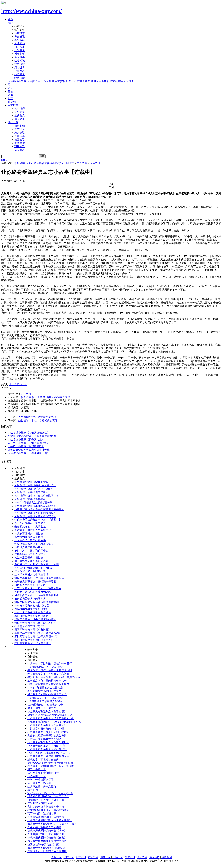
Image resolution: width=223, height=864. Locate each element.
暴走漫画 (19, 136)
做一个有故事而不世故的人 (30, 523)
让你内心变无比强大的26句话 (44, 739)
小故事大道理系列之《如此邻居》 (47, 749)
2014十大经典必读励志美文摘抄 (32, 612)
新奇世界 (19, 67)
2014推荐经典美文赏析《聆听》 (32, 615)
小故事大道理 (82, 81)
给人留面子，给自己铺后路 (30, 540)
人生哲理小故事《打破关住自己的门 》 (36, 495)
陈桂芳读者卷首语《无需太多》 (32, 643)
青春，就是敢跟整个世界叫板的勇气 (48, 684)
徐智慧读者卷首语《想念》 (30, 626)
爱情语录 (69, 857)
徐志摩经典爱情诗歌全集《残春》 (47, 830)
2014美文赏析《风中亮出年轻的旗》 (35, 619)
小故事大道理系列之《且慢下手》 (47, 745)
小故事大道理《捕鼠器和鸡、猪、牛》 (49, 752)
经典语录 (19, 77)
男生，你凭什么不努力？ (41, 708)
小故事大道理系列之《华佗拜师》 (47, 725)
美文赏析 (60, 81)
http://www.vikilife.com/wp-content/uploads (50, 762)
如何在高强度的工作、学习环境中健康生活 (39, 578)
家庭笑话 (19, 143)
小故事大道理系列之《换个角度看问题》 (50, 718)
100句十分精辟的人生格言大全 (45, 687)
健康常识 (112, 81)
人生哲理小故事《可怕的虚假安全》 (29, 432)
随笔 (10, 91)
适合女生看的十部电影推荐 (43, 772)
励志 (10, 98)
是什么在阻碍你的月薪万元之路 (32, 591)
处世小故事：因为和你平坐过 (31, 550)
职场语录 (117, 857)
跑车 (40, 81)
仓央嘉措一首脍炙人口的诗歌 (44, 827)
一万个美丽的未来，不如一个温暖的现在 (37, 588)
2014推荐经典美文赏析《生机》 (32, 609)
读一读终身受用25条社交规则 (31, 561)
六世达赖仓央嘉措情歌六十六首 (45, 806)
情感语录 (105, 857)
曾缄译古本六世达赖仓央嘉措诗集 (47, 851)
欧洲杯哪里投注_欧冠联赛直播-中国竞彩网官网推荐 (44, 163)
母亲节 (70, 81)
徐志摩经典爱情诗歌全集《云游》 (47, 837)
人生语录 (56, 857)
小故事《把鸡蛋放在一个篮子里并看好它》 (32, 436)
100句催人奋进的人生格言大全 (45, 697)
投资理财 (19, 64)
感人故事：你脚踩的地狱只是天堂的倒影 (50, 766)
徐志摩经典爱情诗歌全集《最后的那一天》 (52, 823)
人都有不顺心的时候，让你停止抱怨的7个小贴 (54, 721)
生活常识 (19, 60)
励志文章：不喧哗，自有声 (43, 759)
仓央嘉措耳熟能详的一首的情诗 (45, 817)
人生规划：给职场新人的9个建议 (33, 567)
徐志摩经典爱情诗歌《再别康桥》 (47, 848)
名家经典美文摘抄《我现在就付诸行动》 (37, 633)
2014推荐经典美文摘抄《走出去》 (34, 640)
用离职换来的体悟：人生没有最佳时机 (36, 595)
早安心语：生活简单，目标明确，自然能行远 (53, 677)
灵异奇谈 (19, 50)
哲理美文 (48, 397)
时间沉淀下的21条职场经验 (30, 571)
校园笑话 (19, 139)
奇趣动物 (19, 43)
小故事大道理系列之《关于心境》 (47, 711)
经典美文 (19, 115)
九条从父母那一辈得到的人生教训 (47, 735)
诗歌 (10, 95)
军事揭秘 (19, 40)
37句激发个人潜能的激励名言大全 (47, 694)
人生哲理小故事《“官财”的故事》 (37, 417)
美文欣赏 (13, 105)
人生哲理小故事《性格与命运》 (32, 499)
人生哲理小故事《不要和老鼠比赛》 (29, 453)
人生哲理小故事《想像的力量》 (26, 439)
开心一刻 (13, 122)
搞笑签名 (19, 149)
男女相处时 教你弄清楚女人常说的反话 (49, 715)
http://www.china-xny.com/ (31, 11)
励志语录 (81, 857)
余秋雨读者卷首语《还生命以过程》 (35, 622)
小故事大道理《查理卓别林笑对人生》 (49, 756)
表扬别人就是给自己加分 (28, 547)
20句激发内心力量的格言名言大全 (47, 680)
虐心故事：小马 (36, 776)
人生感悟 (19, 112)
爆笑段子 (19, 129)
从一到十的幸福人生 (39, 783)
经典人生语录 (98, 81)
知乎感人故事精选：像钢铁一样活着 (35, 581)
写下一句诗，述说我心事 (41, 813)
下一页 (23, 384)
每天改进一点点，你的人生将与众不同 (49, 670)
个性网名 (19, 70)
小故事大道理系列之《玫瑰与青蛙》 (48, 742)
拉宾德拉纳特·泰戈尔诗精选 (43, 844)
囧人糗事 (19, 46)
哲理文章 (37, 397)
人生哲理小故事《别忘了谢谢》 (32, 492)
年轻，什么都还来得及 (40, 779)
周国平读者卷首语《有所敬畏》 (32, 629)
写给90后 (32, 790)
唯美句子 (13, 101)
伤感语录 (130, 857)
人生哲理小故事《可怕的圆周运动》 (29, 442)
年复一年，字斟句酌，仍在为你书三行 (49, 663)
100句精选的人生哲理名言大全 (45, 666)
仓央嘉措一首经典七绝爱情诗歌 (45, 834)
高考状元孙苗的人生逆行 (28, 537)
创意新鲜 (19, 53)
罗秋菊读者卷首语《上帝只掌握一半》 (36, 636)
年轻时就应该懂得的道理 (41, 803)
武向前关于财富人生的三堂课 (31, 574)
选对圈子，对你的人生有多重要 (32, 530)
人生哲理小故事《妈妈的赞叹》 (26, 446)
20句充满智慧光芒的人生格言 (44, 691)
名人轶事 (19, 57)
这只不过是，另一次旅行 (41, 786)
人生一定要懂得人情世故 (28, 557)
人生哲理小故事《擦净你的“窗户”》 (35, 485)
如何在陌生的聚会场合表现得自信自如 (36, 602)
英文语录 (93, 857)
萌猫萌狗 (19, 125)
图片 (10, 84)
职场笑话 (19, 146)
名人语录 (142, 857)
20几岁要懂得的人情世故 (28, 533)
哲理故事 (26, 397)
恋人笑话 (19, 132)
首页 (10, 19)
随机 (4, 159)
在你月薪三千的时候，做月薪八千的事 (36, 564)
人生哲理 (32, 81)
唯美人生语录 (126, 81)
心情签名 (19, 74)
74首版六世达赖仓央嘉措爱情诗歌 (47, 841)
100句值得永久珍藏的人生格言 (45, 701)
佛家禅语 (154, 857)
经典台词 (166, 857)
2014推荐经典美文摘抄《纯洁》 (32, 605)
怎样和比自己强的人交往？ (30, 554)
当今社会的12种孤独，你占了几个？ (48, 796)
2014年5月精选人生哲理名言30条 (33, 502)
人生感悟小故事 (17, 81)
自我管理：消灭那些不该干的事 (45, 799)
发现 (10, 22)
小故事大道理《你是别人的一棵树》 (48, 732)
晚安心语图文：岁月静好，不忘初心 (48, 673)
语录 (10, 88)
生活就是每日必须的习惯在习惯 (45, 728)
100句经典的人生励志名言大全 (45, 704)
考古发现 (19, 36)
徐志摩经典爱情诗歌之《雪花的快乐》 (49, 820)
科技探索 (19, 33)
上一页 (13, 384)
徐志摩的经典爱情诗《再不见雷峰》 (48, 810)
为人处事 (49, 81)
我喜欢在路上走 (36, 769)
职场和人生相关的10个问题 (30, 585)
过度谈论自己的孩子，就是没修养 (34, 543)
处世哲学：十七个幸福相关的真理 (37, 420)
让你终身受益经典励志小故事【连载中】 (31, 449)
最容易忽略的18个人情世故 (30, 526)
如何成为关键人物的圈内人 (30, 598)
